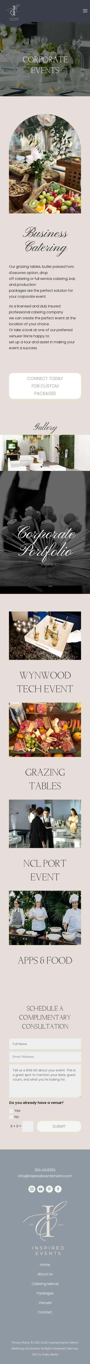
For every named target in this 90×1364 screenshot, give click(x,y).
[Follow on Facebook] (58, 1189)
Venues (45, 1302)
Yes (17, 1110)
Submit (59, 1126)
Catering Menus (45, 1283)
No (16, 1116)
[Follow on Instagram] (31, 1189)
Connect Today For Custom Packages (45, 386)
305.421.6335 (45, 1170)
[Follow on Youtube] (40, 1189)
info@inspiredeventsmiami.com (45, 1176)
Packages (45, 1293)
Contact (45, 1312)
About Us (45, 1274)
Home (45, 1264)
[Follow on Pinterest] (49, 1189)
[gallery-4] (45, 469)
